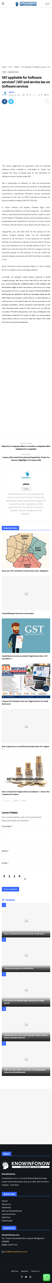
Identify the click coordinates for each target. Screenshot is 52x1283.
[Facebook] (21, 1277)
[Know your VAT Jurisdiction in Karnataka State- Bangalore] (26, 550)
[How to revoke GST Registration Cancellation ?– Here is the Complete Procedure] (26, 771)
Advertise (6, 1207)
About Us (6, 1204)
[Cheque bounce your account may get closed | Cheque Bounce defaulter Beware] (26, 1024)
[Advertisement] (26, 37)
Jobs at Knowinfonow (12, 1210)
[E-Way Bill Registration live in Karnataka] (26, 593)
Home (5, 1201)
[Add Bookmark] (47, 101)
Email (5, 863)
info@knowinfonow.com (15, 1251)
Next (16, 801)
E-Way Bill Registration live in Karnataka (18, 613)
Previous (7, 801)
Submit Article (8, 1214)
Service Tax (13, 72)
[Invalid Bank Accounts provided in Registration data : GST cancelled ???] (26, 635)
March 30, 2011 (15, 95)
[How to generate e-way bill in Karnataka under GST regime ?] (26, 726)
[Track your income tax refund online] (26, 955)
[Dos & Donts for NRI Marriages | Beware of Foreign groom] (26, 989)
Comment (7, 826)
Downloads (7, 1220)
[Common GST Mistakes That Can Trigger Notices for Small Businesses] (26, 681)
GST (4, 72)
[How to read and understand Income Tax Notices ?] (26, 920)
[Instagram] (30, 1277)
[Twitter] (26, 1277)
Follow (26, 489)
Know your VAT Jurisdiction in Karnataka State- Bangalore (25, 571)
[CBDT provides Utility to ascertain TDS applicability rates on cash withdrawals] (26, 1058)
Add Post (6, 1217)
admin (11, 92)
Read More (14, 1185)
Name (5, 851)
